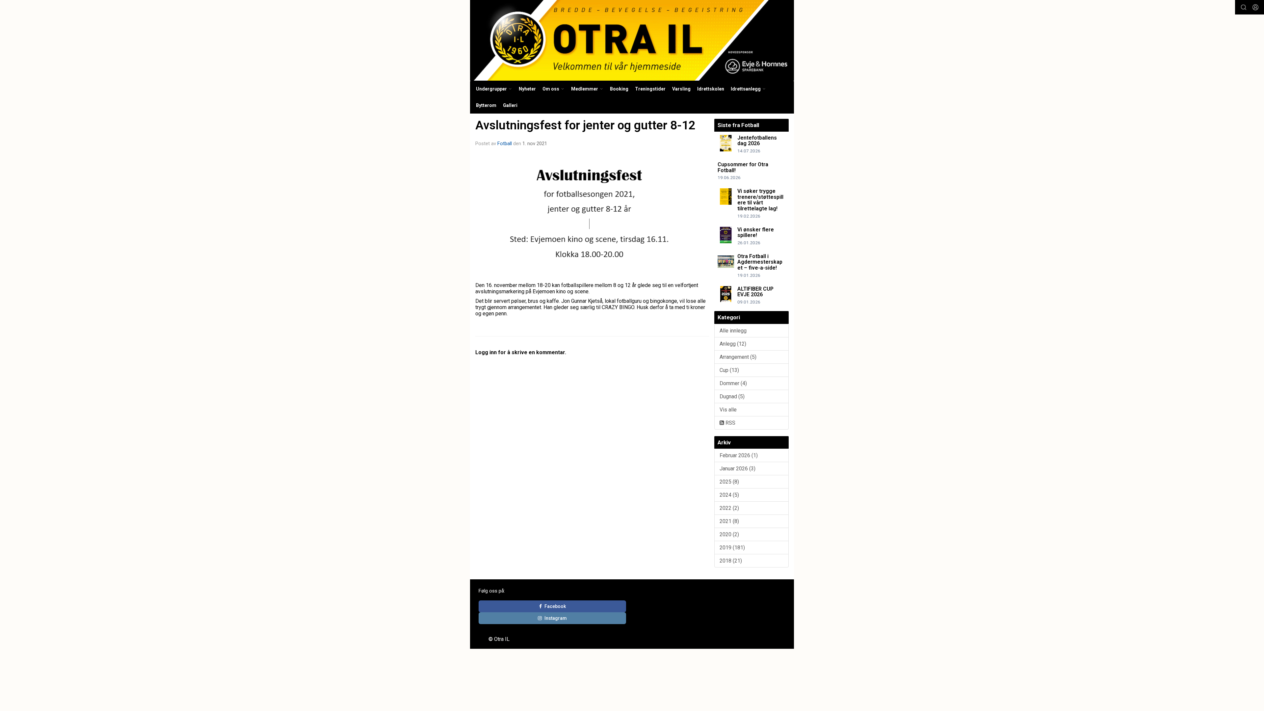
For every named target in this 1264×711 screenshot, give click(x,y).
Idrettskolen (710, 89)
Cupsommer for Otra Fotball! (743, 167)
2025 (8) (729, 482)
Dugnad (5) (732, 396)
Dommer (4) (733, 383)
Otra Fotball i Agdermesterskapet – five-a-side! (759, 262)
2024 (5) (729, 495)
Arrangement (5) (738, 357)
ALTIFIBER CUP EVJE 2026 (755, 292)
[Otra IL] (632, 40)
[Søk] (1244, 7)
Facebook (555, 606)
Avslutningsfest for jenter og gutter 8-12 (585, 125)
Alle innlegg (733, 331)
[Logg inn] (1255, 7)
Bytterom (486, 105)
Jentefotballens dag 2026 (757, 141)
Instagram (555, 618)
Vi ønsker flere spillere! (755, 232)
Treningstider (650, 89)
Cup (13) (729, 370)
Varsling (681, 89)
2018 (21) (731, 561)
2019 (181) (732, 547)
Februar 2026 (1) (739, 455)
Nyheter (527, 89)
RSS (729, 423)
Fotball (504, 143)
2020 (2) (729, 534)
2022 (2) (729, 508)
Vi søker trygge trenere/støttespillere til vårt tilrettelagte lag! (760, 200)
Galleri (510, 105)
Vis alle (728, 410)
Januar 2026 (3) (737, 468)
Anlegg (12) (733, 344)
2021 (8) (729, 521)
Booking (619, 89)
